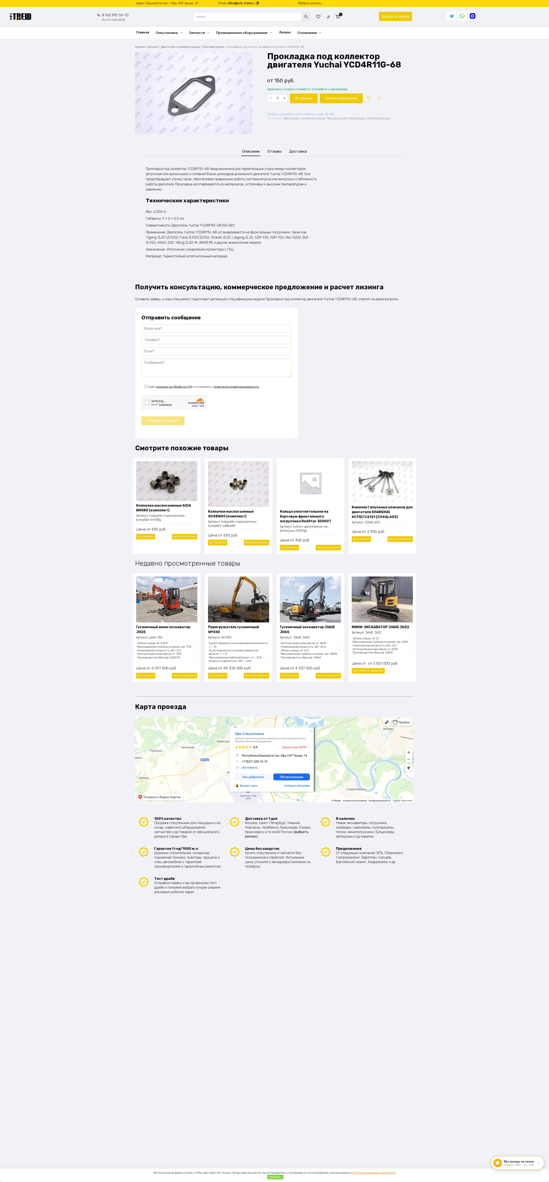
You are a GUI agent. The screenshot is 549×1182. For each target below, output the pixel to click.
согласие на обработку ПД (174, 386)
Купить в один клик (341, 98)
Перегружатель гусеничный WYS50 (233, 629)
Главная (142, 32)
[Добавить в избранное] (369, 98)
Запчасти (197, 33)
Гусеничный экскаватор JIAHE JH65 (307, 629)
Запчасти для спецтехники (346, 118)
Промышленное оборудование (242, 33)
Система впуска (213, 46)
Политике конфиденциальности (373, 1172)
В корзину (303, 98)
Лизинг (285, 32)
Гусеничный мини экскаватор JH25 (163, 629)
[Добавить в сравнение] (378, 98)
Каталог (153, 46)
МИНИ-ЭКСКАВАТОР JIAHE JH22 (380, 627)
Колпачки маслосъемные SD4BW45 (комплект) (231, 513)
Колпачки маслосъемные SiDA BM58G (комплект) (163, 507)
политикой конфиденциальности (236, 386)
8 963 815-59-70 (115, 17)
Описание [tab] (251, 151)
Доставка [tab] (298, 151)
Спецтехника (167, 33)
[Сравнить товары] (328, 16)
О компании (307, 33)
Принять (275, 1177)
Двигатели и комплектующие (181, 46)
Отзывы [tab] (274, 151)
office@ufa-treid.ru (240, 3)
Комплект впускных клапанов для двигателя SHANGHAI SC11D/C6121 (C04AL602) (382, 512)
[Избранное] (318, 16)
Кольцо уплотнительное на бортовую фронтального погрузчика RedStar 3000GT (305, 516)
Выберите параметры (370, 670)
